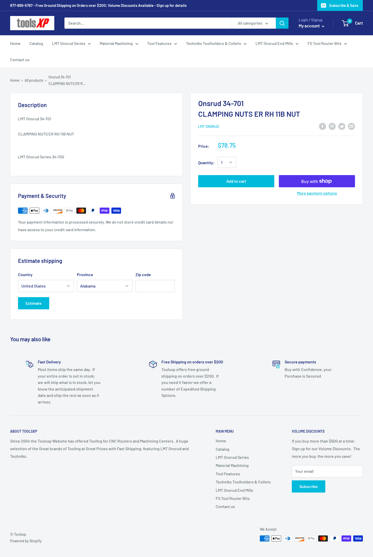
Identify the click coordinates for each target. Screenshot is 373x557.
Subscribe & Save (343, 5)
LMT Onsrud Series (68, 43)
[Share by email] (351, 126)
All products (34, 80)
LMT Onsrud (208, 126)
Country (25, 274)
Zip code (143, 274)
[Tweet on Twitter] (341, 126)
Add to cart (236, 181)
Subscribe (308, 486)
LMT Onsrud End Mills (274, 43)
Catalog (36, 43)
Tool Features (159, 43)
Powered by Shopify (26, 541)
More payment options (317, 193)
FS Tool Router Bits (325, 43)
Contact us (19, 59)
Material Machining (116, 43)
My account (309, 25)
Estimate (34, 303)
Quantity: (206, 162)
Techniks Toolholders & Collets (213, 43)
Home (15, 43)
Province (85, 274)
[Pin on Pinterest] (332, 126)
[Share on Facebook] (322, 126)
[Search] (282, 23)
